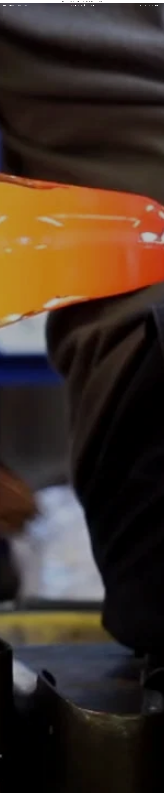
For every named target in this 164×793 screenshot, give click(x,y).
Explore (11, 5)
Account (143, 5)
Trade (25, 5)
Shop (4, 5)
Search (150, 5)
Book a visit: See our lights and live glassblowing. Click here (82, 1)
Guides (18, 5)
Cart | (157, 5)
